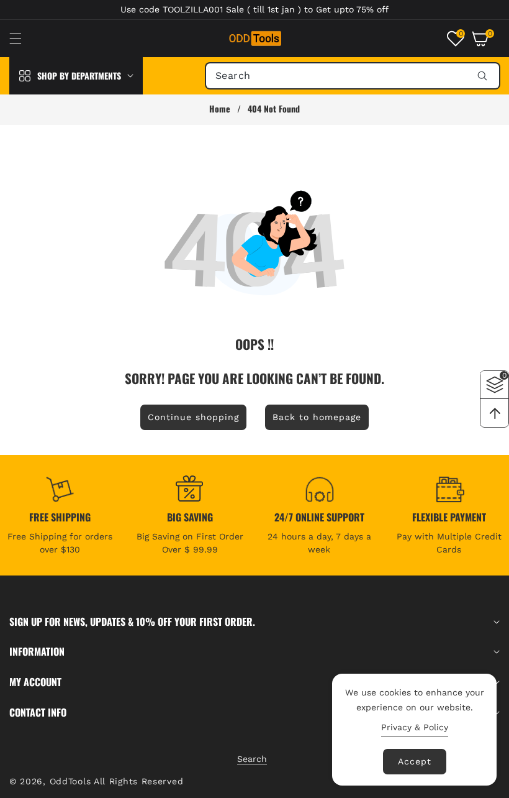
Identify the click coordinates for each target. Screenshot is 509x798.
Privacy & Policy (414, 727)
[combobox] (352, 75)
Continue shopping (193, 417)
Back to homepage (317, 417)
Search (252, 759)
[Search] (482, 75)
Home (219, 108)
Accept (414, 761)
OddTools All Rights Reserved (118, 781)
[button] (23, 38)
